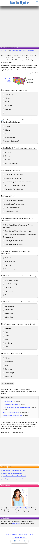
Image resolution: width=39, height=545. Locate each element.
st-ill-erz (7, 159)
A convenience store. (11, 211)
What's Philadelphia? (11, 141)
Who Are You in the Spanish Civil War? (14, 470)
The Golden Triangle (11, 284)
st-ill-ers (7, 156)
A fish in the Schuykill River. (13, 200)
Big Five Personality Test (22, 507)
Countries (6, 50)
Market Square (9, 295)
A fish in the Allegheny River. (14, 174)
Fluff (5, 347)
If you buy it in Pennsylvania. (14, 244)
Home (15, 542)
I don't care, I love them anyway (14, 185)
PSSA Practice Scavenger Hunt (13, 415)
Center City (8, 258)
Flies (6, 332)
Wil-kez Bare (8, 317)
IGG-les (7, 126)
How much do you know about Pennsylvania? (17, 407)
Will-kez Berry (9, 306)
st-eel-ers (7, 152)
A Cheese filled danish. (12, 208)
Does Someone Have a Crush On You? (14, 476)
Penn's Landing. (9, 269)
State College (9, 372)
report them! (16, 523)
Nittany (6, 365)
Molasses (7, 328)
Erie (5, 113)
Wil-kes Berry (9, 313)
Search (19, 542)
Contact (31, 534)
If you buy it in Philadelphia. (13, 241)
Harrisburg (8, 105)
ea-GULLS (8, 133)
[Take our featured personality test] (19, 497)
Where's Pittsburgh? (11, 163)
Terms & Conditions (11, 534)
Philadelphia (8, 94)
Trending (24, 542)
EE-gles (7, 130)
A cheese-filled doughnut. (12, 178)
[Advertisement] (19, 26)
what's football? (9, 137)
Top (2, 50)
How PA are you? (8, 401)
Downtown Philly (10, 261)
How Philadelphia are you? (11, 412)
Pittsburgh (7, 98)
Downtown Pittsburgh (11, 280)
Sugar (6, 339)
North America (14, 50)
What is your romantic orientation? (13, 473)
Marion (6, 102)
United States (22, 50)
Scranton (7, 109)
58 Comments (34, 53)
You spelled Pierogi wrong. (13, 189)
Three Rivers (8, 291)
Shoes (6, 335)
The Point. (7, 265)
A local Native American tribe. (14, 204)
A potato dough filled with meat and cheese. (19, 182)
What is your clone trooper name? (13, 479)
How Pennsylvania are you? (11, 404)
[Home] (19, 3)
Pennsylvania (30, 50)
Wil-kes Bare (8, 310)
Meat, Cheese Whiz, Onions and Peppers (18, 231)
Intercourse (8, 376)
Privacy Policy (23, 534)
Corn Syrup (8, 343)
